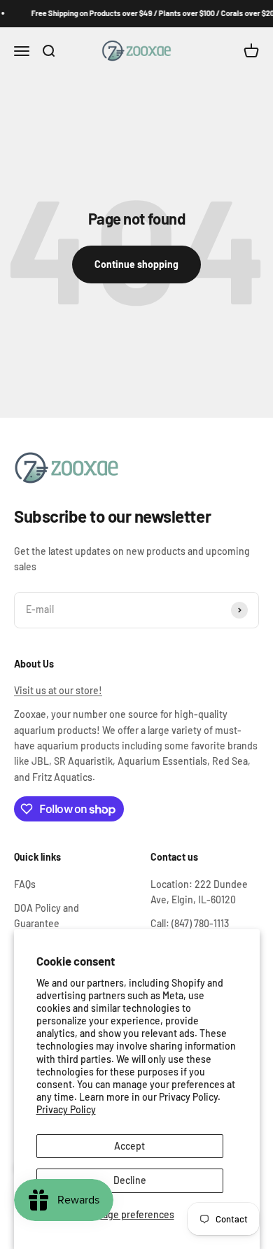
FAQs (25, 884)
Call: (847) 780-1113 (189, 923)
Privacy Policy (66, 1109)
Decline (129, 1180)
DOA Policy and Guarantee (46, 915)
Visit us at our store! (58, 690)
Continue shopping (136, 264)
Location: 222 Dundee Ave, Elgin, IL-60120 (199, 891)
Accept (129, 1146)
